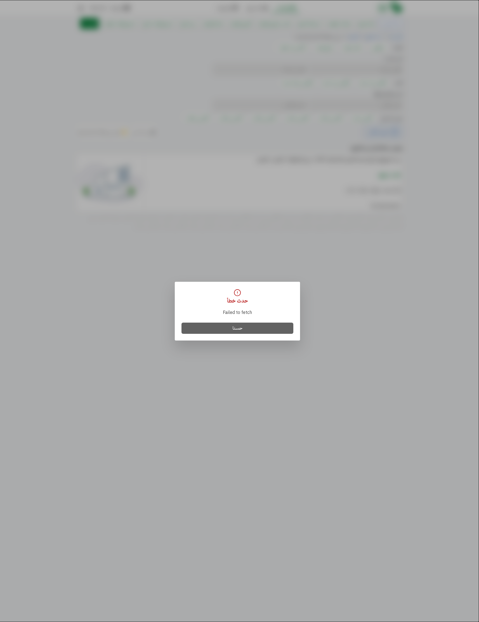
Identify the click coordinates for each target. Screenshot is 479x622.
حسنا (237, 328)
